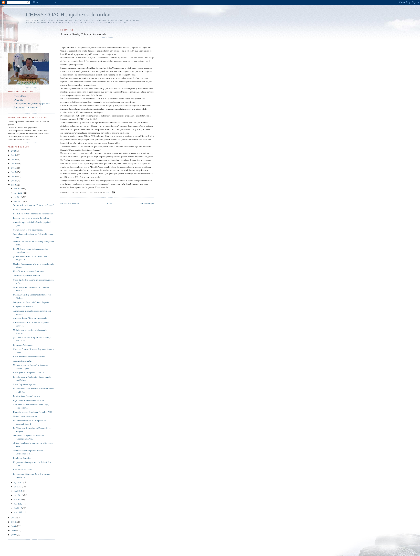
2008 (13, 530)
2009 (13, 526)
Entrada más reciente (69, 203)
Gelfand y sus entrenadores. (25, 416)
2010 (13, 521)
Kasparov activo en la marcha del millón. (31, 217)
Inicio (109, 203)
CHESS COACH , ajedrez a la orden (68, 14)
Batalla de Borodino (22, 457)
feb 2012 (18, 507)
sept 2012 (18, 201)
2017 (13, 163)
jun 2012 (18, 490)
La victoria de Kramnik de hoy (26, 396)
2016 (13, 167)
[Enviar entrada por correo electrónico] (114, 192)
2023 (13, 150)
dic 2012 (18, 188)
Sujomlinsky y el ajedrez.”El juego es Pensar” (33, 205)
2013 (13, 180)
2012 (13, 184)
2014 (13, 176)
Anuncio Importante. (22, 360)
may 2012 (18, 495)
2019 (13, 155)
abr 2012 (18, 499)
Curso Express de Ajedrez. (24, 384)
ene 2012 (18, 512)
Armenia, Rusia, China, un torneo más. (30, 318)
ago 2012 (18, 482)
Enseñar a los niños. (22, 209)
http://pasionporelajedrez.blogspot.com (32, 103)
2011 (13, 517)
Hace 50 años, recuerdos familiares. (28, 271)
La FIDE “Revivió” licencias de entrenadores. (33, 213)
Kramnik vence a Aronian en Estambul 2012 (32, 411)
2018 (13, 159)
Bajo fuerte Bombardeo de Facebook (29, 400)
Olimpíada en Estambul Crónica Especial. (31, 302)
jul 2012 (18, 486)
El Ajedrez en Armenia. (23, 306)
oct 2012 (18, 197)
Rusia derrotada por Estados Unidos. (29, 356)
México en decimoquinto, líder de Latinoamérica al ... (28, 452)
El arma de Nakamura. (22, 344)
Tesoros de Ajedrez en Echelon (26, 275)
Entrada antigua (147, 203)
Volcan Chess (20, 95)
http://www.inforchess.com (26, 107)
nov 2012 (18, 192)
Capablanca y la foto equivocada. (28, 229)
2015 (13, 172)
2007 (13, 534)
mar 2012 (18, 503)
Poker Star (18, 99)
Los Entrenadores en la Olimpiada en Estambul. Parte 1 (29, 422)
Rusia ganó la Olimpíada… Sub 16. (28, 372)
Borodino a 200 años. (22, 469)
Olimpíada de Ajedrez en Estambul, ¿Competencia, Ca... (28, 437)
